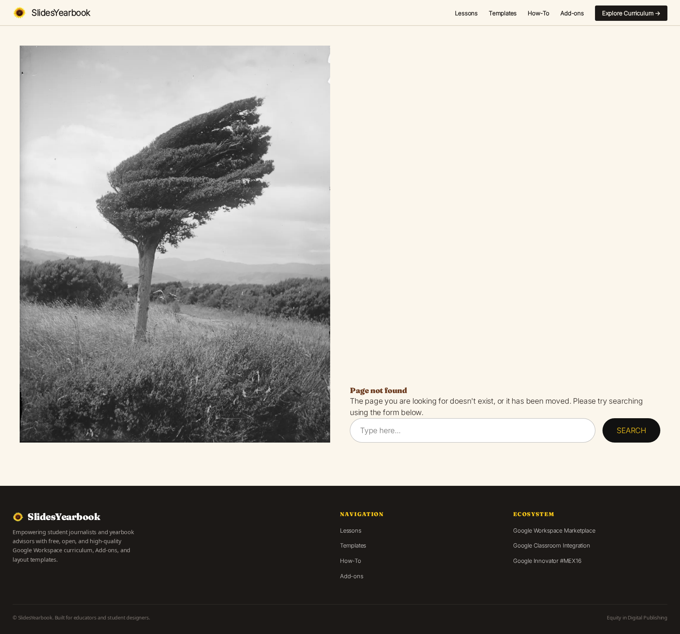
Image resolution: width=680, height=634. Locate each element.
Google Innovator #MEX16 (547, 560)
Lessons (466, 13)
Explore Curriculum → (631, 13)
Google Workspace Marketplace (554, 530)
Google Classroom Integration (551, 545)
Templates (503, 13)
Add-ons (572, 13)
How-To (538, 13)
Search (631, 430)
